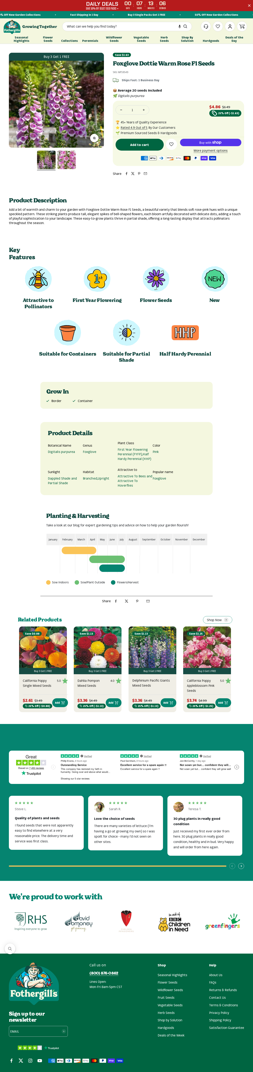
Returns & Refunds (223, 990)
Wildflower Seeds (170, 990)
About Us (215, 975)
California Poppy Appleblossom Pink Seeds (200, 685)
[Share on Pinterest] (139, 173)
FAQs (212, 982)
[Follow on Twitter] (20, 1060)
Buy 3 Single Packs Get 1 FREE (138, 14)
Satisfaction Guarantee (226, 1028)
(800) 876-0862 (103, 973)
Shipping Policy (220, 1020)
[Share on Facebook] (126, 173)
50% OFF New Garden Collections (208, 14)
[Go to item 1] (46, 160)
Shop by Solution (170, 1020)
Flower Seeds (167, 982)
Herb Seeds (166, 1013)
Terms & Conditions (223, 1005)
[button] (179, 26)
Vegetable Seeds (170, 1005)
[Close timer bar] (249, 5)
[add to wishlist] (171, 144)
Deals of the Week (171, 1035)
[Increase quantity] (143, 109)
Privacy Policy (219, 1013)
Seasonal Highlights (172, 975)
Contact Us (217, 997)
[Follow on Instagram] (30, 1060)
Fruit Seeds (166, 997)
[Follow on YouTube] (39, 1060)
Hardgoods (166, 1028)
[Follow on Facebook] (11, 1060)
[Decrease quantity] (121, 109)
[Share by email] (145, 173)
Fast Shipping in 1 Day (76, 14)
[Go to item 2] (66, 160)
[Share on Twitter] (133, 173)
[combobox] (124, 26)
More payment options (211, 150)
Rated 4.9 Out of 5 (134, 127)
